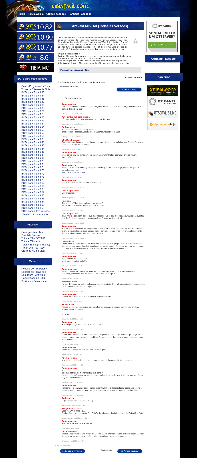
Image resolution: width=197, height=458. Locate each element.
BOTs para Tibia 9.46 (32, 142)
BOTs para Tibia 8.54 (32, 201)
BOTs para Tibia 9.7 (32, 114)
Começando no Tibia (32, 232)
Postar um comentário (62, 445)
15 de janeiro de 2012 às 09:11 (73, 177)
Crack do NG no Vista (33, 250)
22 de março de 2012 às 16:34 (73, 198)
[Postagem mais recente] (72, 453)
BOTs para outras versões (35, 211)
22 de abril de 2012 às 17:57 (72, 355)
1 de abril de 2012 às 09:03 (72, 253)
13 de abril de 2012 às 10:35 (72, 266)
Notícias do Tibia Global (34, 268)
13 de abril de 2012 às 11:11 (72, 278)
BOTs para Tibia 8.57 (32, 192)
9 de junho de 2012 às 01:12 (72, 365)
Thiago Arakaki (69, 408)
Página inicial (106, 450)
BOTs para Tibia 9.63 (32, 117)
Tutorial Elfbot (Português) (35, 244)
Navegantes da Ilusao (72, 117)
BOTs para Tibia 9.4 (32, 155)
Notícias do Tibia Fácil (33, 272)
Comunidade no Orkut (33, 278)
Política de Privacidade (34, 281)
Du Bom (66, 127)
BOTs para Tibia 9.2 (32, 161)
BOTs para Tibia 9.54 (32, 127)
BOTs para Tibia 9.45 (32, 145)
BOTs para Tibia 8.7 (32, 180)
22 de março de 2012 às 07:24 (73, 187)
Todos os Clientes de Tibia (35, 89)
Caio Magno (68, 190)
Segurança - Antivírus (33, 275)
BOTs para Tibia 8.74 (32, 167)
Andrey (65, 398)
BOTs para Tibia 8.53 (32, 198)
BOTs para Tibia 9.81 (32, 105)
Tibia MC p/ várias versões (35, 214)
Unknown (66, 431)
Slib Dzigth (67, 140)
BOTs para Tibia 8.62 (32, 183)
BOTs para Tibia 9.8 (32, 108)
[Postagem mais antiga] (130, 453)
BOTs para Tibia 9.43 (32, 152)
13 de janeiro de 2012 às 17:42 (73, 137)
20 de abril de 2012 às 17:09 (72, 329)
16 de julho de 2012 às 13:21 (72, 382)
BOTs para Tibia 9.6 (32, 123)
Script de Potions (30, 235)
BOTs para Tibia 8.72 (32, 173)
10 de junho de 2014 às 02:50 (73, 441)
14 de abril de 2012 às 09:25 (72, 319)
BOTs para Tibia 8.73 (32, 170)
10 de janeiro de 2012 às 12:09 (73, 114)
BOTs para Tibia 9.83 (32, 98)
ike (63, 201)
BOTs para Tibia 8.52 (32, 205)
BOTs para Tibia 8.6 (32, 189)
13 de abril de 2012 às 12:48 (72, 291)
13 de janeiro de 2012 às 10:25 (73, 124)
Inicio (22, 14)
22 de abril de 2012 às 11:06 (72, 344)
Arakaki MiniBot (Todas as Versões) (100, 26)
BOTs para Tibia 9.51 (32, 136)
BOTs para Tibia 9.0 (32, 164)
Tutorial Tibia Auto (31, 241)
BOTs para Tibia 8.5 (32, 208)
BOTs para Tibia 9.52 (32, 133)
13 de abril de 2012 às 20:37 (72, 301)
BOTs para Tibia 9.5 (32, 139)
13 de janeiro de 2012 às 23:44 (73, 149)
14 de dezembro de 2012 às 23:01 (74, 418)
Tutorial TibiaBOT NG (33, 238)
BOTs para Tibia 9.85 (32, 92)
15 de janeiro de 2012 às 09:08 (73, 162)
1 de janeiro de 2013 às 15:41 (73, 428)
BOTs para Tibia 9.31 (32, 158)
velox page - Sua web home (73, 172)
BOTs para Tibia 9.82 (32, 101)
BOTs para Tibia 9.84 (32, 95)
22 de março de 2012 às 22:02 (73, 223)
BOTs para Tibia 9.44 (32, 148)
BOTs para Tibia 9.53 (32, 130)
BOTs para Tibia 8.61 (32, 186)
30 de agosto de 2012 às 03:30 (73, 405)
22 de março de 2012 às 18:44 (73, 210)
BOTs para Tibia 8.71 (32, 176)
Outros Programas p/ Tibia (35, 86)
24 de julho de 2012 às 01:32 (72, 395)
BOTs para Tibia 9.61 (32, 120)
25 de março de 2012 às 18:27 (73, 238)
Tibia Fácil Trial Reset (33, 247)
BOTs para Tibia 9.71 (32, 111)
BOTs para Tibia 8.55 (32, 195)
